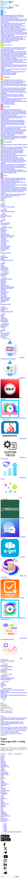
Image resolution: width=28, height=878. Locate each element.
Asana (2, 795)
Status (2, 775)
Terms (5, 825)
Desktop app (4, 813)
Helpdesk (3, 769)
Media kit (3, 761)
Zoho (2, 799)
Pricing (2, 199)
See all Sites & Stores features (8, 139)
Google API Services (6, 815)
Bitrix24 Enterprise (5, 766)
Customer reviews (5, 783)
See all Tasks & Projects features (8, 74)
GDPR (5, 827)
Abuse (5, 830)
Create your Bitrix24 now (7, 712)
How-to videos (4, 771)
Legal (5, 823)
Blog (2, 779)
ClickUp (3, 797)
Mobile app (3, 811)
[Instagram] (5, 862)
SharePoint (3, 806)
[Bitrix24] (7, 2)
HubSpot (3, 802)
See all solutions (4, 335)
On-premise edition (5, 790)
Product (2, 758)
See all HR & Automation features (9, 172)
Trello (2, 801)
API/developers (4, 814)
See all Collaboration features (7, 104)
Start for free (3, 4)
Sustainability (4, 765)
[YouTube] (6, 858)
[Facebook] (5, 846)
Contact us (3, 762)
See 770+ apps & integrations (7, 660)
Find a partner (4, 818)
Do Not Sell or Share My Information (12, 831)
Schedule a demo (5, 774)
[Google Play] (6, 840)
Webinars (3, 770)
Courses (2, 777)
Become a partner (5, 819)
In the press (3, 763)
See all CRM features (6, 42)
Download (3, 791)
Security (5, 829)
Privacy (5, 826)
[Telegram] (5, 854)
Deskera (2, 805)
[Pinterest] (5, 870)
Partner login (4, 821)
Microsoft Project (5, 803)
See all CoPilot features (6, 196)
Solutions (3, 782)
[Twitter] (5, 850)
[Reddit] (5, 874)
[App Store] (5, 837)
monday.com (4, 798)
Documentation (4, 793)
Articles (2, 781)
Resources (3, 787)
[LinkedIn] (5, 866)
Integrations (3, 337)
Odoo (2, 807)
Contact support (4, 773)
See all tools (3, 198)
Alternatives (3, 785)
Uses (2, 786)
